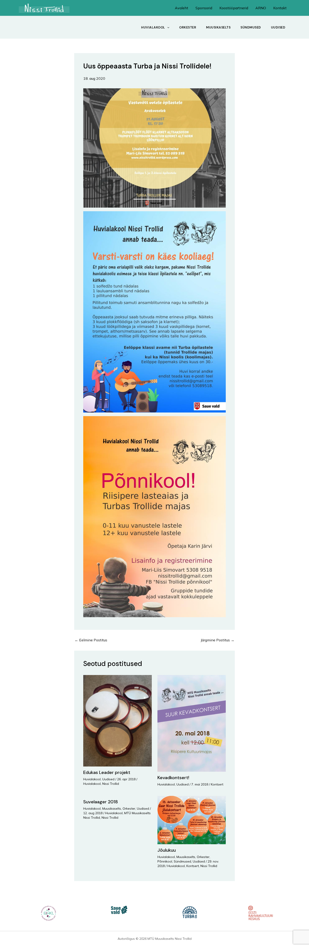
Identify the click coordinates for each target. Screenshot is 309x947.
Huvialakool (153, 27)
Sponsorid (203, 8)
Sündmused (250, 27)
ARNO (260, 8)
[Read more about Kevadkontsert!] (191, 723)
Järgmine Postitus (217, 640)
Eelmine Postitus (91, 640)
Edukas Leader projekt (106, 772)
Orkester (187, 27)
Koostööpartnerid (233, 8)
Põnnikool (164, 861)
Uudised (278, 27)
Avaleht (181, 8)
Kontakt (280, 8)
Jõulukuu (166, 850)
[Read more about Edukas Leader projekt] (117, 720)
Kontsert (217, 784)
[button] (167, 27)
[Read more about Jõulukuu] (191, 819)
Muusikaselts (218, 27)
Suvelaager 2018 (100, 802)
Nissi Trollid (110, 784)
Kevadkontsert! (173, 778)
